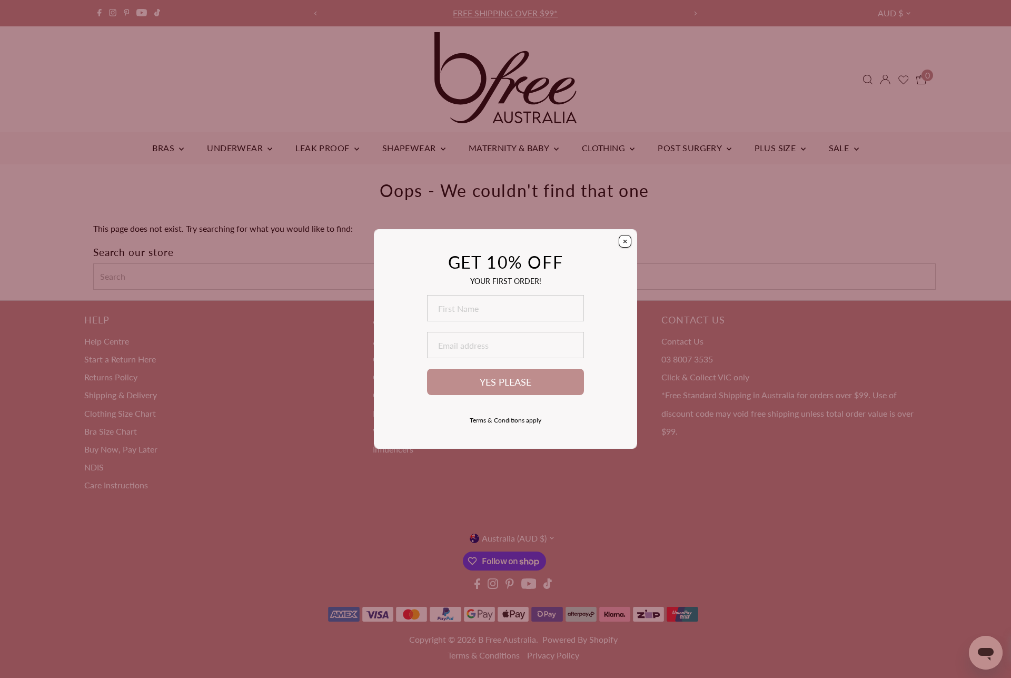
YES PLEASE (505, 382)
